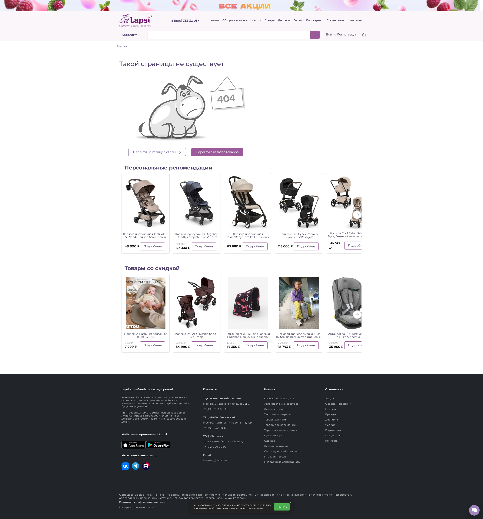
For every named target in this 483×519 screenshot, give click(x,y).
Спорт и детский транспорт (282, 451)
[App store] (134, 444)
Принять (282, 506)
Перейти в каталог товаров (217, 152)
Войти (331, 34)
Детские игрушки (276, 445)
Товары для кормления (280, 424)
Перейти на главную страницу (157, 152)
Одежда (269, 440)
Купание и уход (274, 435)
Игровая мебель (275, 456)
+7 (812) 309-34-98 (214, 446)
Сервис (298, 20)
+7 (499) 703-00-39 (215, 408)
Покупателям (336, 20)
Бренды (270, 20)
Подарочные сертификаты (282, 461)
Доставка (284, 20)
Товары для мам (275, 419)
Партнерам (314, 20)
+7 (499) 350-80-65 (215, 427)
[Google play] (158, 444)
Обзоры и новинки (234, 20)
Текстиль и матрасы (277, 414)
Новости (255, 20)
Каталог (128, 35)
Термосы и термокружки (281, 430)
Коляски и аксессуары (279, 398)
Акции (215, 20)
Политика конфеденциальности (142, 502)
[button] (362, 35)
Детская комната (275, 408)
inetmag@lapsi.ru (215, 460)
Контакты (356, 20)
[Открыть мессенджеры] (474, 510)
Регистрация (347, 34)
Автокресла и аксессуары (281, 403)
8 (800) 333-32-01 (184, 20)
